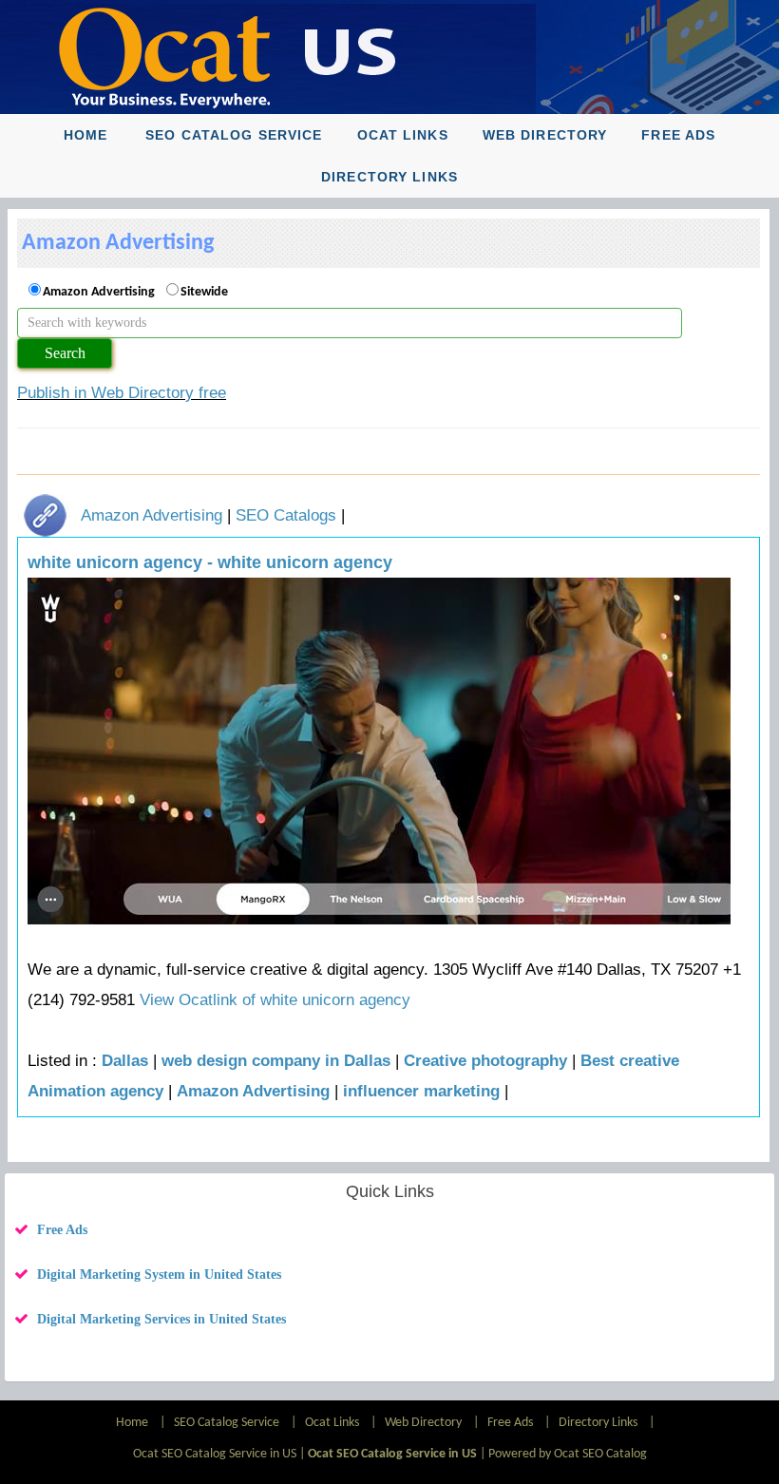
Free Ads (678, 135)
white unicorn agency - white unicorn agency (210, 562)
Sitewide (204, 292)
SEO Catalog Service (233, 135)
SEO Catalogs (286, 515)
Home (85, 135)
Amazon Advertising (99, 292)
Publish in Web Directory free (121, 393)
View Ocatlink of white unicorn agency (275, 1000)
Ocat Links (402, 135)
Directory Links (389, 176)
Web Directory (545, 135)
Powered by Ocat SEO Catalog (567, 1454)
